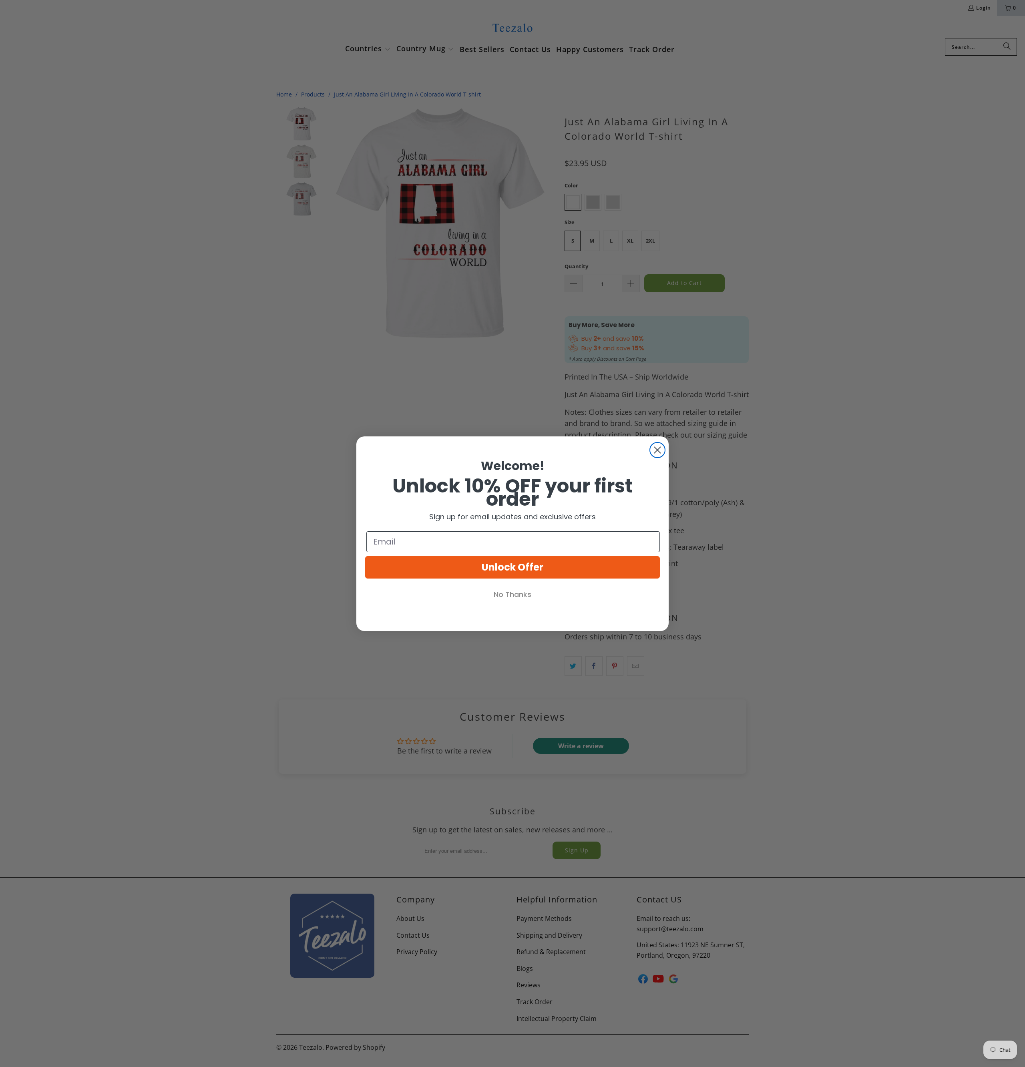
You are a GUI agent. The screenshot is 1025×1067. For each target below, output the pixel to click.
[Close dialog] (657, 450)
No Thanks (512, 594)
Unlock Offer (512, 567)
